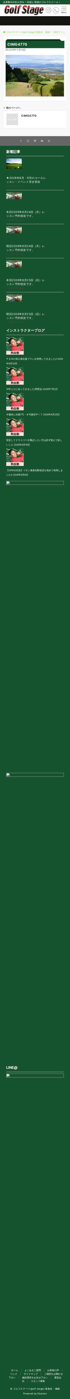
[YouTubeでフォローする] (42, 141)
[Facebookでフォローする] (21, 141)
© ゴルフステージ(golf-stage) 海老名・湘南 (35, 1388)
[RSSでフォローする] (49, 141)
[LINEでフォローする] (35, 141)
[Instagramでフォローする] (28, 141)
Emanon (42, 1393)
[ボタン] (48, 11)
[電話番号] (56, 10)
